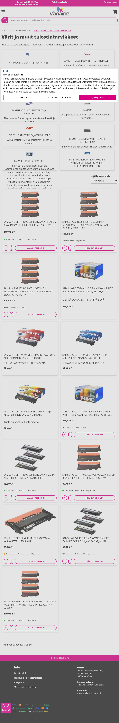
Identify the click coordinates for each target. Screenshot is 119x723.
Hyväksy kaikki (97, 97)
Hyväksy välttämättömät (59, 97)
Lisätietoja (22, 97)
